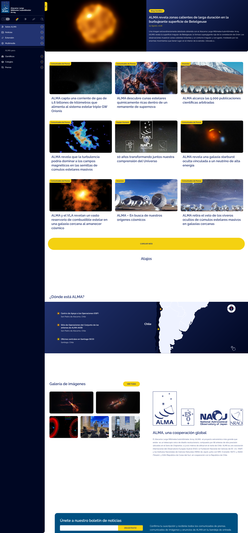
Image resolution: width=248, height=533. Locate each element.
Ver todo (131, 384)
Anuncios (185, 64)
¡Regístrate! (130, 528)
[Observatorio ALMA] (22, 7)
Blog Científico (156, 11)
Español (7, 19)
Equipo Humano (122, 122)
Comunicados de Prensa (60, 64)
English (3, 19)
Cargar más (146, 244)
